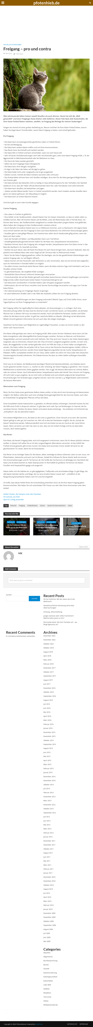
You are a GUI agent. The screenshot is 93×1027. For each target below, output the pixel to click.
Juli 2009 (46, 933)
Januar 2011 (48, 873)
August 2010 (48, 889)
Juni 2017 (46, 684)
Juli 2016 (46, 704)
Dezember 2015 (49, 732)
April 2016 (47, 716)
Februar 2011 (48, 869)
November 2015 (49, 736)
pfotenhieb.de (46, 2)
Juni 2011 (46, 857)
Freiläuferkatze (32, 505)
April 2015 (47, 760)
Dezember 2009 (49, 913)
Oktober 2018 (48, 648)
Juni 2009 (46, 937)
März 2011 (47, 865)
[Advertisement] (46, 26)
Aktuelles (7, 45)
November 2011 (49, 845)
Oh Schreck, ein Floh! (11, 497)
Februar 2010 (48, 905)
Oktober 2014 (48, 784)
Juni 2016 (46, 708)
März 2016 (47, 720)
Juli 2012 (46, 817)
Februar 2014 (48, 792)
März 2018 (47, 660)
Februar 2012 (48, 833)
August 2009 (48, 929)
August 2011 (48, 853)
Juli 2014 (46, 788)
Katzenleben (16, 45)
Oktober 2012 (48, 809)
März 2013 (47, 800)
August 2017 (48, 680)
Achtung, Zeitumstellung (76, 526)
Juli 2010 (46, 893)
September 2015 (49, 744)
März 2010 (47, 901)
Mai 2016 (46, 712)
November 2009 (49, 917)
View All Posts (83, 547)
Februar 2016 (48, 724)
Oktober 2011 (48, 849)
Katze (70, 505)
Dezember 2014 (49, 776)
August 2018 (48, 652)
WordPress (38, 1024)
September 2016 (49, 696)
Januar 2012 (48, 837)
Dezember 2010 (49, 877)
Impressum (84, 1024)
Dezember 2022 (49, 636)
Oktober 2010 (48, 885)
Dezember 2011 (49, 841)
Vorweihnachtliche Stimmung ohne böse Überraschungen (46, 526)
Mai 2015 (46, 756)
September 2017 (49, 676)
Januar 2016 (48, 728)
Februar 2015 (48, 768)
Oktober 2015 (48, 740)
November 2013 (49, 797)
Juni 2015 (46, 752)
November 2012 (49, 805)
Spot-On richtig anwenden (13, 499)
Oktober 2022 (48, 644)
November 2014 (49, 780)
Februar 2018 (48, 664)
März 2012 (47, 829)
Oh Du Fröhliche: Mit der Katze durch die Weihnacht (16, 526)
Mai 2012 (46, 825)
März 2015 (47, 764)
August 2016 (48, 700)
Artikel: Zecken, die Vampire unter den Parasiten (22, 494)
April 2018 (47, 656)
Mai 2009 (46, 941)
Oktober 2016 (48, 692)
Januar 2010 (48, 909)
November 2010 (49, 881)
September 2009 (49, 925)
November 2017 (49, 668)
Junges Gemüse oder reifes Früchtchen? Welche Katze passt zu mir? (58, 617)
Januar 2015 (48, 772)
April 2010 (47, 897)
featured (13, 505)
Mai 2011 (46, 861)
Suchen (9, 595)
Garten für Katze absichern (56, 505)
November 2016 (49, 688)
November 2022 (49, 640)
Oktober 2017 (48, 672)
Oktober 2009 (48, 921)
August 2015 (48, 748)
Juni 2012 (46, 821)
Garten (42, 505)
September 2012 (49, 813)
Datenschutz (72, 1024)
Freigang (22, 505)
